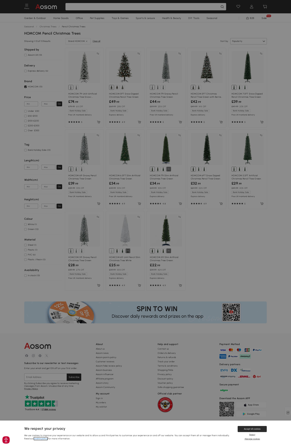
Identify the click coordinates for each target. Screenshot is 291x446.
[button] (6, 439)
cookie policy (40, 438)
